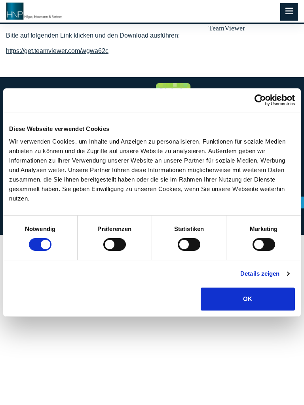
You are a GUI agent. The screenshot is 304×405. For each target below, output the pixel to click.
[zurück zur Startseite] (34, 11)
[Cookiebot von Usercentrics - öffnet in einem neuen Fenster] (260, 100)
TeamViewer (227, 28)
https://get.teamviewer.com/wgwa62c (57, 50)
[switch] (114, 244)
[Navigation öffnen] (289, 12)
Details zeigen (259, 273)
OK (247, 298)
